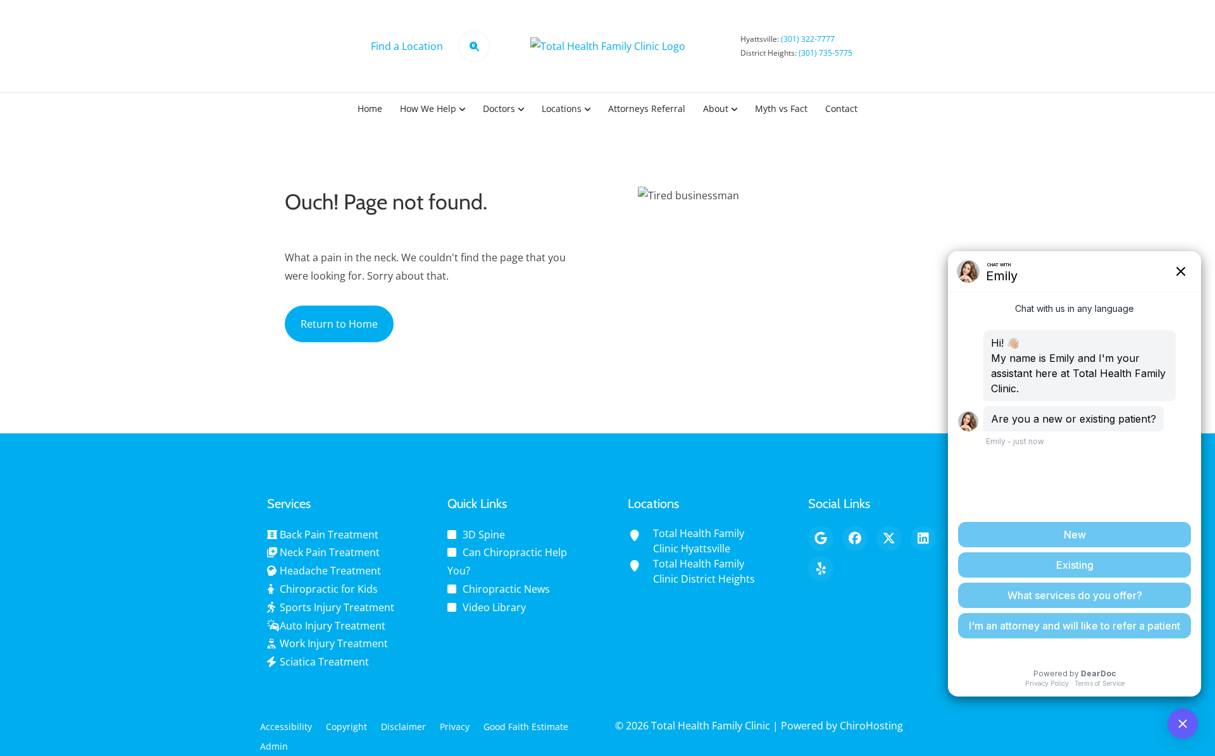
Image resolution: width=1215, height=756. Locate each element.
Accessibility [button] (286, 727)
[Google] (820, 538)
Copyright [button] (346, 727)
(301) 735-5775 (825, 52)
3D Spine (484, 535)
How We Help (428, 108)
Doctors (499, 108)
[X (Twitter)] (889, 538)
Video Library (494, 607)
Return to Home (339, 324)
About (715, 108)
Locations (562, 108)
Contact (841, 108)
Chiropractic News (506, 589)
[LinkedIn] (923, 538)
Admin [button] (274, 746)
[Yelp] (820, 568)
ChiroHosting (871, 726)
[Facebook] (855, 538)
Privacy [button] (455, 727)
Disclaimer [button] (403, 727)
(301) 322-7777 (808, 39)
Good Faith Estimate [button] (525, 727)
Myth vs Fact (781, 108)
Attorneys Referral (646, 108)
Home (370, 108)
